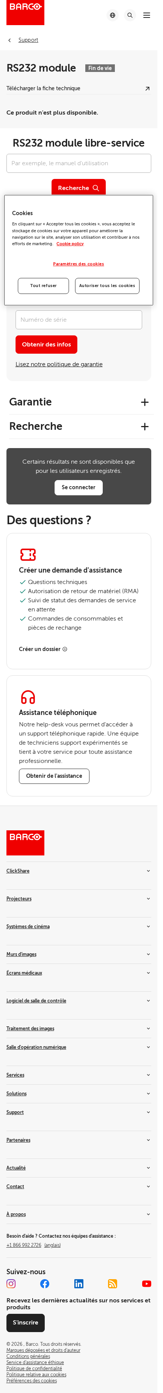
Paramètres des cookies (78, 264)
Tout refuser (43, 285)
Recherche (73, 188)
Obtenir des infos (46, 344)
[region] (78, 250)
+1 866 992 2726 (33, 1245)
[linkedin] (78, 1283)
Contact (15, 1186)
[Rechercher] (130, 15)
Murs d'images (21, 954)
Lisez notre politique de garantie (59, 364)
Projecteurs (18, 899)
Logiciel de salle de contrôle (36, 1001)
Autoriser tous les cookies (107, 285)
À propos (16, 1214)
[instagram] (11, 1283)
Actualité (16, 1168)
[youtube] (146, 1283)
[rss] (112, 1283)
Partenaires (18, 1140)
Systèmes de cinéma (28, 926)
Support (15, 1112)
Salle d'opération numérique (36, 1047)
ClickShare (18, 871)
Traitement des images (30, 1028)
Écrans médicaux (24, 973)
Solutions (16, 1093)
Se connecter (79, 487)
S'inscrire (25, 1322)
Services (15, 1075)
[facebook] (44, 1283)
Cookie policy (70, 243)
